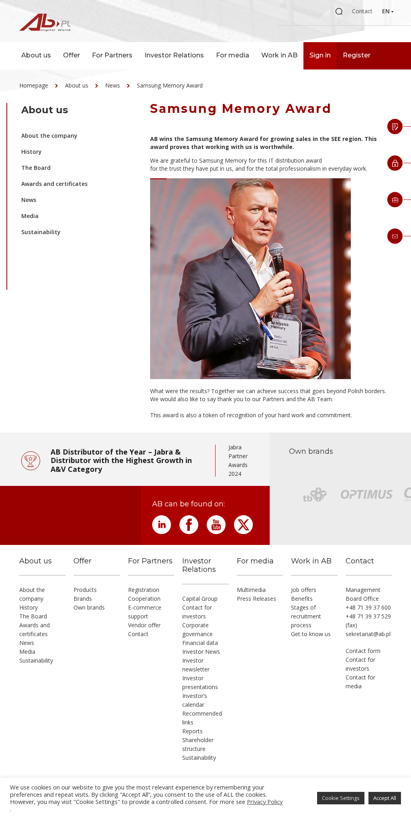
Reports (192, 731)
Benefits (302, 598)
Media (30, 216)
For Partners (112, 55)
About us (36, 55)
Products (85, 590)
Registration (143, 590)
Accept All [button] (384, 798)
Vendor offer (144, 625)
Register (356, 55)
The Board (36, 167)
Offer (71, 55)
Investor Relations (174, 55)
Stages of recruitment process (306, 616)
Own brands (89, 607)
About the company (49, 135)
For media (232, 55)
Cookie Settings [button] (341, 798)
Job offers (303, 590)
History (31, 151)
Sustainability (41, 232)
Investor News (201, 651)
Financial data (200, 643)
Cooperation (144, 598)
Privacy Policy (265, 801)
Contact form (363, 651)
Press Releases (256, 598)
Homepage (33, 85)
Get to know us (311, 634)
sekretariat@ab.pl (368, 634)
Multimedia (251, 590)
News (112, 85)
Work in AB (279, 55)
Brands (82, 598)
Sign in (320, 55)
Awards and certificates (54, 184)
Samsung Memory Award (170, 85)
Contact (362, 11)
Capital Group (200, 598)
